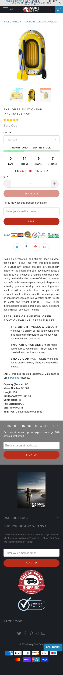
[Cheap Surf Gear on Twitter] (19, 634)
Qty (6, 176)
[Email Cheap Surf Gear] (43, 634)
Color (7, 132)
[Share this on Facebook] (26, 247)
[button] (11, 120)
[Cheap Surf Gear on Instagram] (37, 634)
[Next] (56, 55)
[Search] (51, 9)
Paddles (14, 377)
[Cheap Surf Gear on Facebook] (25, 634)
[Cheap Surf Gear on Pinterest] (31, 634)
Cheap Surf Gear (35, 644)
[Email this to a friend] (45, 247)
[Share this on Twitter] (17, 247)
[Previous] (6, 55)
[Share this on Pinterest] (36, 247)
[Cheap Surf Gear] (31, 9)
